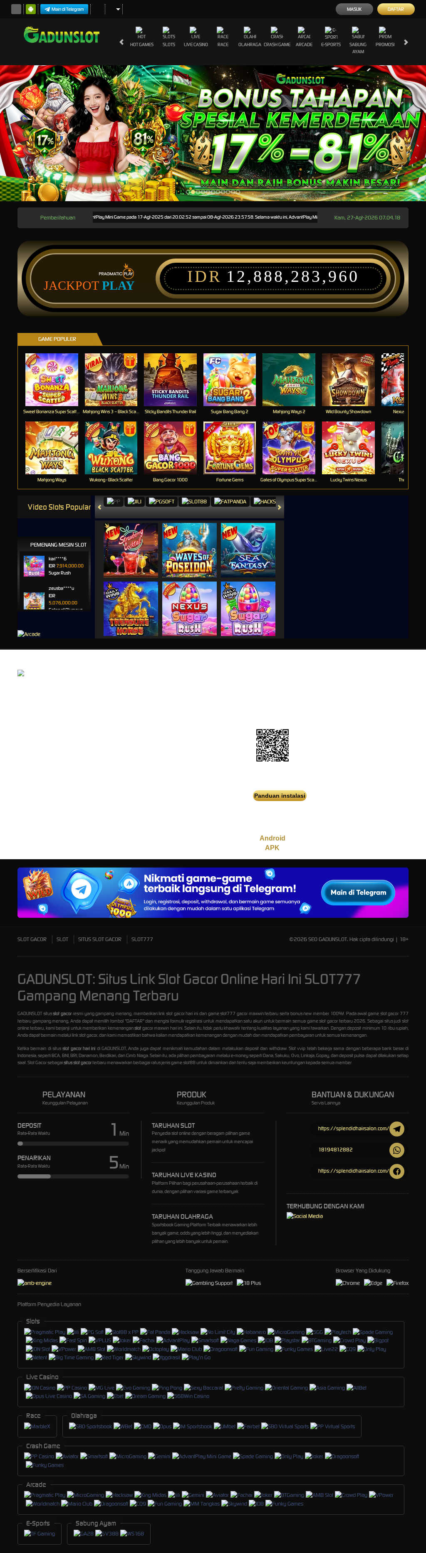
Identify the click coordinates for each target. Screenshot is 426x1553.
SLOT (62, 939)
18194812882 (335, 1149)
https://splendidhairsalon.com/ (353, 1128)
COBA (135, 541)
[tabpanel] (213, 133)
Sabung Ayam (358, 48)
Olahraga (249, 44)
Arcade (304, 44)
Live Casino (196, 44)
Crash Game (277, 44)
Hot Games (142, 44)
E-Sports (331, 44)
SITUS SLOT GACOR (99, 939)
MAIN (56, 379)
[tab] (114, 502)
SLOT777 (142, 939)
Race (223, 44)
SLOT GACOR (32, 939)
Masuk (354, 9)
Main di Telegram (68, 9)
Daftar (396, 9)
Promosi (385, 44)
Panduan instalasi (279, 795)
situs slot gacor (78, 1062)
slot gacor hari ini (78, 1048)
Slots (169, 44)
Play (118, 285)
